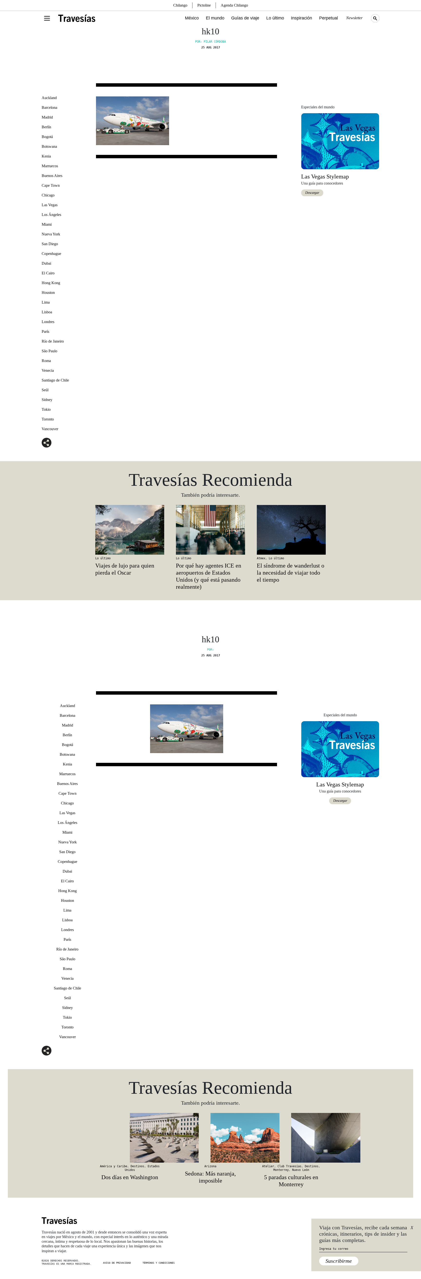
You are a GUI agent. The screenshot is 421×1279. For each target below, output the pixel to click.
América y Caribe (113, 1166)
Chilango (180, 5)
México (192, 18)
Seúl (45, 390)
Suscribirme (338, 1261)
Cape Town (51, 185)
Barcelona (49, 107)
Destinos (137, 1166)
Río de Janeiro (53, 341)
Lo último (275, 18)
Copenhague (51, 254)
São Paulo (49, 351)
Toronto (48, 419)
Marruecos (50, 166)
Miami (47, 224)
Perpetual (328, 18)
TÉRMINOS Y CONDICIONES (159, 1262)
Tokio (46, 409)
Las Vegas (49, 205)
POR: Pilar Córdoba (210, 41)
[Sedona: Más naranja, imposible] (210, 1138)
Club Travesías (289, 1166)
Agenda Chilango (234, 5)
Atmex (261, 558)
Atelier (268, 1166)
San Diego (50, 244)
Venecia (48, 370)
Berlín (46, 127)
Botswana (49, 146)
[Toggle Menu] (47, 18)
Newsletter (354, 18)
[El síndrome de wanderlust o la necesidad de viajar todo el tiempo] (291, 530)
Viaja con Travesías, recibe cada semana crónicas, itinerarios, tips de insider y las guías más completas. (363, 1233)
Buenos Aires (52, 176)
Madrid (47, 117)
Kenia (46, 156)
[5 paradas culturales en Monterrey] (291, 1138)
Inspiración (301, 18)
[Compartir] (46, 443)
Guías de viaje (245, 18)
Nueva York (51, 234)
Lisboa (47, 312)
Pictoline (204, 5)
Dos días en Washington (129, 1177)
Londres (48, 322)
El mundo (215, 18)
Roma (46, 361)
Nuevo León (300, 1170)
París (45, 331)
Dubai (46, 263)
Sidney (47, 400)
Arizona (210, 1166)
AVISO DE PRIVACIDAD (117, 1262)
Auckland (49, 98)
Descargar (312, 193)
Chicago (48, 195)
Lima (46, 302)
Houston (48, 292)
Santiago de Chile (55, 380)
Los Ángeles (51, 215)
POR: (210, 649)
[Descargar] (340, 141)
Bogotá (47, 137)
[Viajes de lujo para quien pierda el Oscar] (129, 530)
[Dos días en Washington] (129, 1138)
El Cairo (48, 273)
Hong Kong (51, 283)
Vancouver (50, 429)
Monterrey (281, 1170)
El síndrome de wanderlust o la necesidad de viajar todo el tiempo (290, 572)
